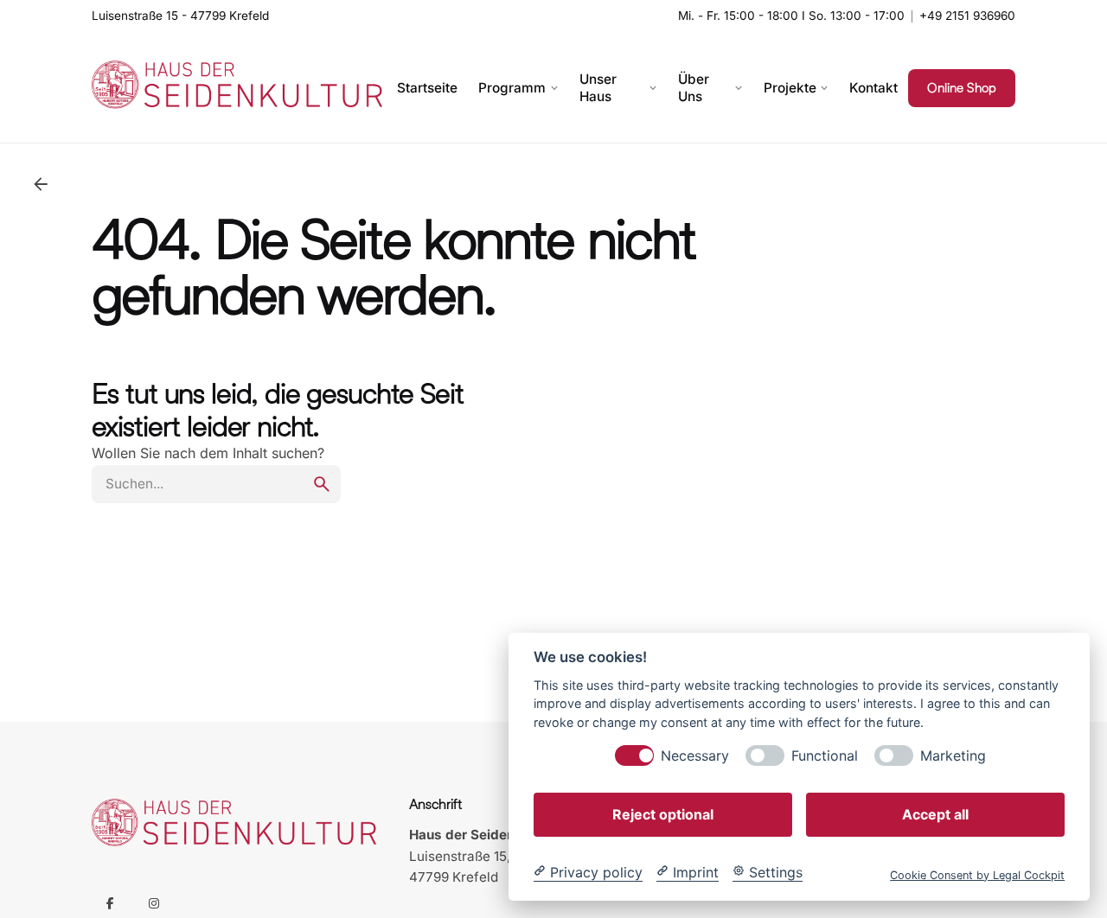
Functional (824, 755)
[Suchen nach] (216, 484)
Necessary (695, 755)
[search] (322, 484)
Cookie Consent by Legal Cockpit (977, 874)
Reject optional (662, 813)
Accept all (935, 813)
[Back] (40, 184)
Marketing (953, 755)
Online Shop (961, 87)
